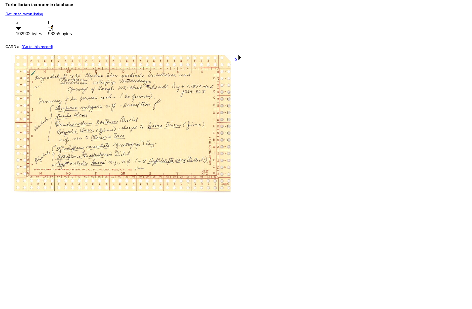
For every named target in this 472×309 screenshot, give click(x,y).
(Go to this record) (37, 46)
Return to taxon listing (24, 14)
